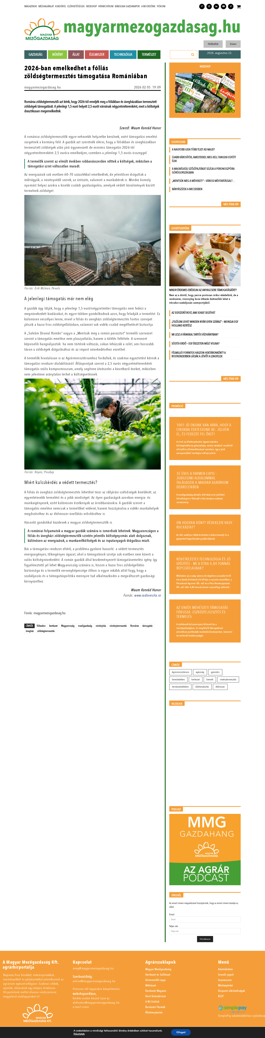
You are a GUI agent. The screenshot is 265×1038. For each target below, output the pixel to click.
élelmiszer (220, 686)
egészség (200, 672)
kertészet (53, 626)
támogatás (147, 626)
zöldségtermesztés (46, 631)
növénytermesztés (118, 626)
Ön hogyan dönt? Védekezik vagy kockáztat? (204, 525)
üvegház (30, 631)
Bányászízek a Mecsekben (187, 189)
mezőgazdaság (85, 626)
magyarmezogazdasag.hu (152, 27)
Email (171, 914)
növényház (101, 626)
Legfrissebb (178, 142)
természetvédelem (180, 686)
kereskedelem (178, 679)
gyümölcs (215, 672)
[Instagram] (209, 6)
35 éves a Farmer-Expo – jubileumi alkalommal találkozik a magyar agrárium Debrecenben (202, 480)
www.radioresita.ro (147, 595)
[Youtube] (223, 6)
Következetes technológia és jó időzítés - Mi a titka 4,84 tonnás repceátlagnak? (203, 564)
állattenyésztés (202, 686)
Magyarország (67, 626)
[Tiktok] (230, 6)
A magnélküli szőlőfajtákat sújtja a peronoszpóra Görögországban (203, 170)
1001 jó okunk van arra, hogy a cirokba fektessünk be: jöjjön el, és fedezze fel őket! (203, 430)
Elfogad (180, 1032)
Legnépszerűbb (180, 228)
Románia (134, 626)
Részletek (79, 1034)
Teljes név (173, 926)
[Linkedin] (216, 6)
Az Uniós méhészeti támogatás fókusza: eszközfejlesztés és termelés (202, 612)
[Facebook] (202, 6)
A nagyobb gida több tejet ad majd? (193, 149)
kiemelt (209, 679)
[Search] (193, 54)
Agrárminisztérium (180, 672)
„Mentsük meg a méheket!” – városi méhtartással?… (203, 181)
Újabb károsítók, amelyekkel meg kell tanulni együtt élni (204, 159)
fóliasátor (41, 626)
